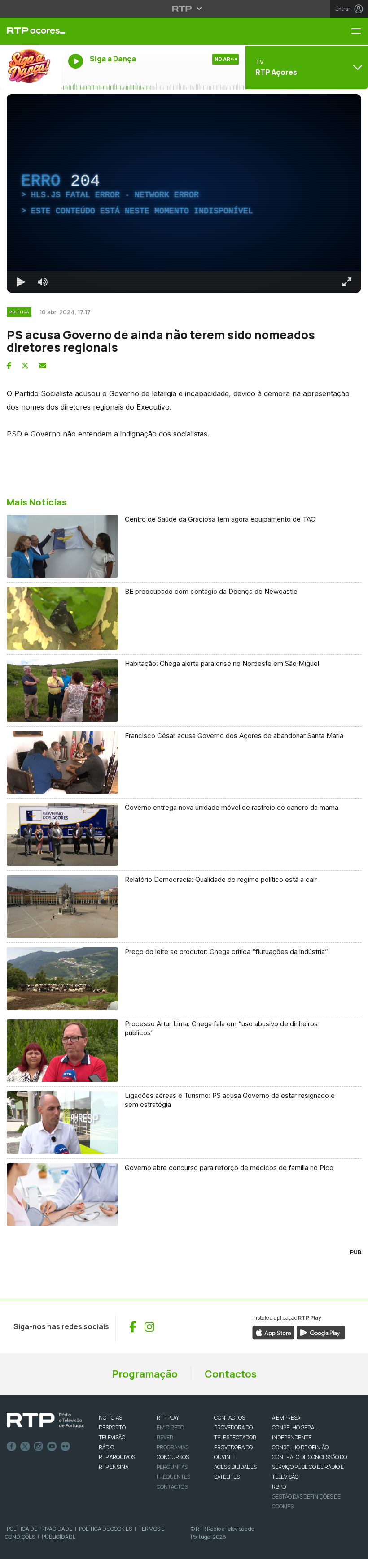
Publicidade (59, 1537)
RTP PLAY (168, 1417)
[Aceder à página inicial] (30, 31)
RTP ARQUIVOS (117, 1457)
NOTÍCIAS (110, 1417)
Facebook (12, 1446)
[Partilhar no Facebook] (9, 366)
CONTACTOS (229, 1417)
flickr (65, 1446)
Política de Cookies (105, 1529)
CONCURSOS (173, 1457)
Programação (145, 1374)
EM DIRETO (170, 1427)
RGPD (279, 1486)
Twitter (25, 1446)
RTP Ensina (113, 1467)
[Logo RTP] (45, 1420)
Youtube (52, 1446)
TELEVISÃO (112, 1437)
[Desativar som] (42, 282)
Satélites (227, 1477)
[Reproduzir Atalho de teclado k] (21, 282)
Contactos (231, 1374)
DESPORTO (112, 1427)
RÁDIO (106, 1447)
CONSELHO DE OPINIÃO (300, 1447)
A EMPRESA (286, 1417)
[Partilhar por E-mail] (42, 366)
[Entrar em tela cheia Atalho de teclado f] (347, 282)
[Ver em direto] (30, 67)
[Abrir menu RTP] (184, 8)
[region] (184, 193)
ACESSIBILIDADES (235, 1467)
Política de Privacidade (39, 1529)
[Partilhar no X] (25, 366)
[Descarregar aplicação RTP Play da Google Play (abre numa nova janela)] (320, 1332)
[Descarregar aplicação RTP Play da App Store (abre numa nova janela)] (273, 1332)
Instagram (39, 1446)
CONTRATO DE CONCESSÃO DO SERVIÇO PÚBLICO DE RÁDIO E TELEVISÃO (309, 1467)
